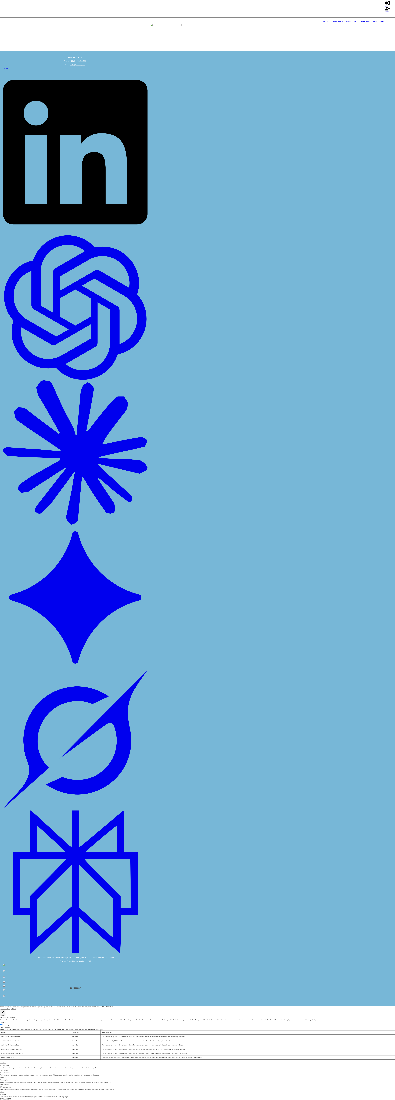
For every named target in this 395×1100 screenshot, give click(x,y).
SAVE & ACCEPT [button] (5, 1099)
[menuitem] (327, 21)
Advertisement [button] (4, 1084)
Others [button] (2, 1092)
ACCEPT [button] (13, 1009)
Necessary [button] (3, 1022)
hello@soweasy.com (77, 65)
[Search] (388, 21)
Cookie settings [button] (5, 1009)
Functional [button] (3, 1063)
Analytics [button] (3, 1077)
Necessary (5, 1025)
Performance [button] (4, 1070)
